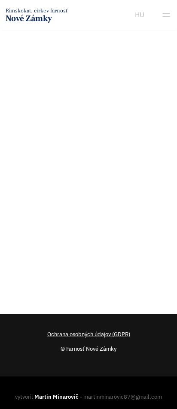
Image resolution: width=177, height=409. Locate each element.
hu (139, 14)
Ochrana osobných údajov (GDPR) (88, 334)
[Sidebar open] (166, 15)
